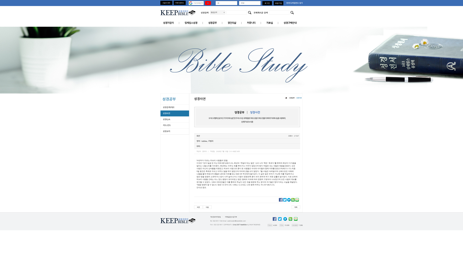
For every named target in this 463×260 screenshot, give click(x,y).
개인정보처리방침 (215, 217)
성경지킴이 (168, 22)
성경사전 (166, 113)
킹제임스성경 (191, 22)
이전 (198, 207)
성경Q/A (166, 119)
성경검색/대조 (168, 107)
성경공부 (212, 22)
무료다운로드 (179, 3)
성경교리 (166, 131)
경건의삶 (232, 22)
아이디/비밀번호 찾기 (294, 3)
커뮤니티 (251, 22)
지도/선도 (167, 125)
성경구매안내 (290, 22)
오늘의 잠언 (166, 3)
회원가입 (278, 3)
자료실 (269, 22)
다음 (207, 207)
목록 (295, 207)
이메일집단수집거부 (231, 217)
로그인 (267, 3)
